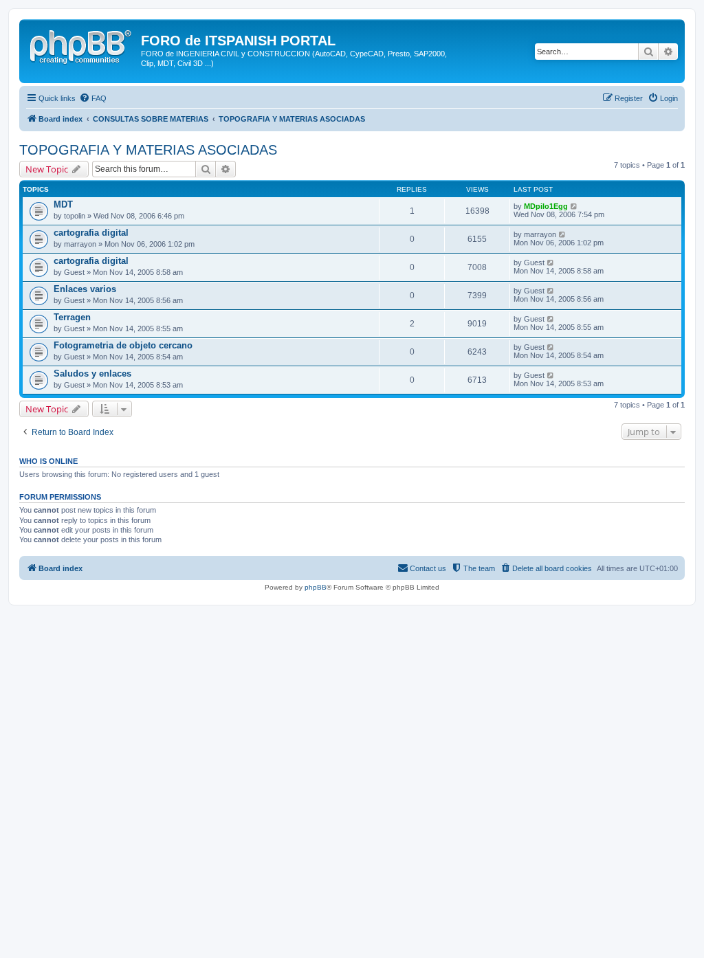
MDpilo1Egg (546, 206)
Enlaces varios (85, 289)
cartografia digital (91, 232)
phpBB (316, 587)
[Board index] (82, 45)
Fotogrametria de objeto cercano (123, 345)
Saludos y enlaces (92, 373)
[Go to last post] (574, 206)
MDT (63, 204)
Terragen (72, 317)
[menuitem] (93, 98)
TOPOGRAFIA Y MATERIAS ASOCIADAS (148, 149)
